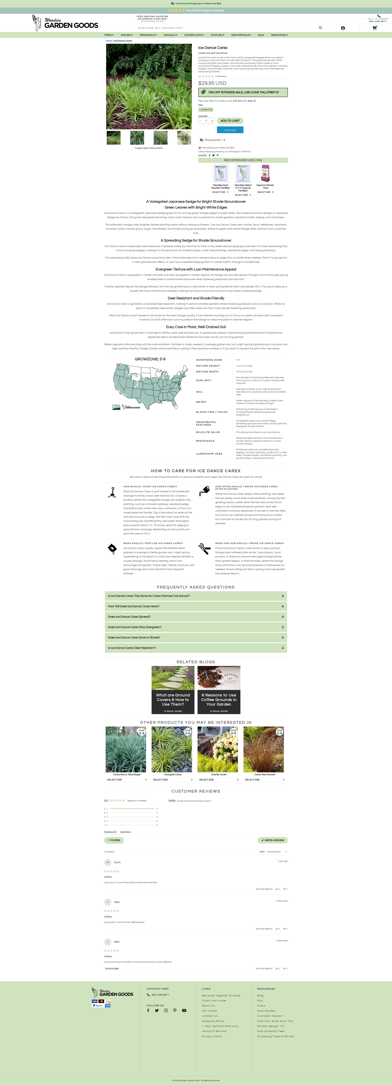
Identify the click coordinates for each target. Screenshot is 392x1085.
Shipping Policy (213, 1021)
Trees (108, 35)
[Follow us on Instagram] (166, 1011)
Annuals (170, 35)
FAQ (260, 1000)
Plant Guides (266, 1011)
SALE (261, 35)
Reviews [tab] (110, 832)
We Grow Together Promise (221, 995)
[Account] (343, 28)
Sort (262, 851)
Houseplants (193, 35)
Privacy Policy (212, 1036)
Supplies (217, 35)
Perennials (147, 35)
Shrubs (126, 35)
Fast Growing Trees (271, 1031)
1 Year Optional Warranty (220, 1026)
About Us (208, 1005)
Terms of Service (214, 1031)
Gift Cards (209, 1011)
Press (261, 1005)
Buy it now (230, 130)
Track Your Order (214, 1000)
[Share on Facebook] (209, 155)
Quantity (203, 116)
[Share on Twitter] (213, 155)
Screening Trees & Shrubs (275, 1036)
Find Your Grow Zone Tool (275, 1021)
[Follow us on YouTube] (184, 1011)
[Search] (320, 28)
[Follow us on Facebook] (148, 1011)
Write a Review (276, 841)
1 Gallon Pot (205, 109)
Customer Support (270, 1016)
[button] (243, 76)
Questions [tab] (125, 832)
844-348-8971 (378, 21)
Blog (260, 995)
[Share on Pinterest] (218, 155)
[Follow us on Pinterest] (174, 1011)
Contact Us (210, 1016)
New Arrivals (240, 35)
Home (109, 41)
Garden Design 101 (271, 1026)
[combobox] (228, 28)
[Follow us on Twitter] (157, 1011)
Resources (278, 35)
